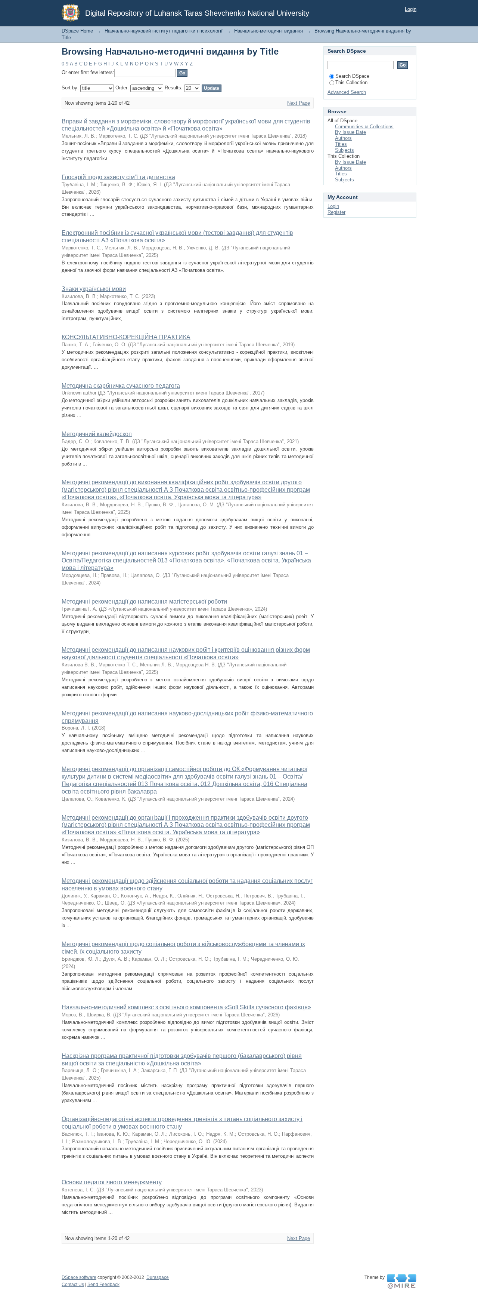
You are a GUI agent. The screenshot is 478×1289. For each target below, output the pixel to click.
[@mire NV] (401, 1281)
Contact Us (73, 1284)
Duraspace (157, 1277)
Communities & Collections (364, 126)
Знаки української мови (94, 289)
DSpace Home (77, 31)
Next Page (298, 103)
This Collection (351, 82)
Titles (341, 144)
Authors (343, 138)
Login (410, 9)
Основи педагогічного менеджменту (112, 1182)
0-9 (65, 64)
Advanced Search (347, 92)
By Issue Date (350, 132)
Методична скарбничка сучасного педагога (121, 386)
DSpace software (79, 1277)
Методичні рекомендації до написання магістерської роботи (144, 601)
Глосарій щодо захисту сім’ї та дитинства (118, 177)
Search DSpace (352, 76)
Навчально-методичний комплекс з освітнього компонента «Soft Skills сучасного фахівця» (186, 1007)
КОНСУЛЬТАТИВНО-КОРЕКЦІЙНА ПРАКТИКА (126, 337)
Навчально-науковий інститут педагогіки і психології (164, 31)
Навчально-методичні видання (268, 31)
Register (336, 212)
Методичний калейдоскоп (97, 434)
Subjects (344, 150)
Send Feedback (103, 1284)
